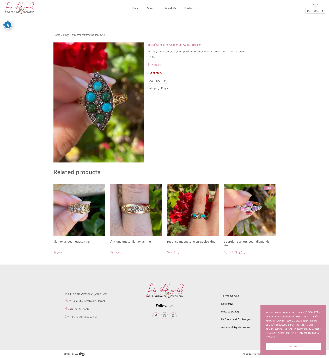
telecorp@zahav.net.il (83, 317)
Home (135, 8)
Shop (150, 8)
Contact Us (190, 8)
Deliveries (227, 304)
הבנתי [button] (293, 346)
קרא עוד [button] (270, 337)
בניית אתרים (71, 354)
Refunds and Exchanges (236, 319)
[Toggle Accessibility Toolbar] (8, 25)
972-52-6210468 (79, 309)
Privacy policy (230, 311)
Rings (66, 35)
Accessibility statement (236, 327)
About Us (170, 8)
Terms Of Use (230, 296)
